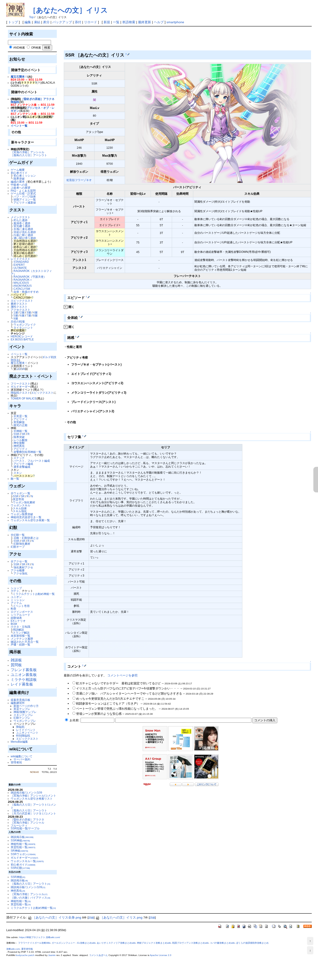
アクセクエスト (20, 309)
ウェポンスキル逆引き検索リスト (32, 798)
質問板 (16, 665)
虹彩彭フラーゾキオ (79, 179)
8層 (35, 315)
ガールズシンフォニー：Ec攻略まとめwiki (73, 943)
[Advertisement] (148, 39)
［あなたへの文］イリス (68, 10)
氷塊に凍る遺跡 (23, 229)
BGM (14, 623)
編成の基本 (18, 181)
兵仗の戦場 (18, 321)
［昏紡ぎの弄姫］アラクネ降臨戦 (32, 100)
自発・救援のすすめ (26, 291)
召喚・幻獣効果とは (26, 537)
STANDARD (21, 261)
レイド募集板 (22, 684)
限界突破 (19, 178)
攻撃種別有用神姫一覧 (27, 451)
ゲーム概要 (18, 169)
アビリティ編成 (23, 463)
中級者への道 (19, 184)
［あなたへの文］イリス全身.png (56, 917)
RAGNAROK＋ (23, 279)
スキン (18, 472)
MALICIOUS (21, 282)
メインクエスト (20, 217)
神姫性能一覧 (23, 843)
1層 (16, 312)
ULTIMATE (20, 267)
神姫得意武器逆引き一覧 (26, 517)
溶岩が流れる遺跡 (25, 232)
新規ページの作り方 (26, 705)
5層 (16, 315)
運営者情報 (27, 949)
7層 (29, 315)
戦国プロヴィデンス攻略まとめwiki (190, 943)
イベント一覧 (19, 125)
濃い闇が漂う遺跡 (25, 238)
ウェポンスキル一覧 (27, 861)
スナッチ (19, 457)
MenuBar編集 (19, 741)
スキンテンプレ (23, 714)
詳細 (91, 917)
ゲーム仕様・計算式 (23, 193)
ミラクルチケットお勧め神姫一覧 (34, 593)
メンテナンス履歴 (22, 638)
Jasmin (52, 955)
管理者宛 (16, 762)
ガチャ (15, 590)
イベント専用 (21, 605)
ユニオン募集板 (24, 675)
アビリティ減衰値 (25, 202)
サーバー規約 (22, 759)
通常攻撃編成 (22, 466)
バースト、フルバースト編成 (32, 460)
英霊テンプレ (22, 708)
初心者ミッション (25, 175)
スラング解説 (21, 632)
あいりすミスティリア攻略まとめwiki (116, 943)
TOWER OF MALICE (24, 398)
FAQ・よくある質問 (23, 190)
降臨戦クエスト (20, 392)
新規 (107, 22)
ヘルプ (159, 22)
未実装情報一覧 (20, 635)
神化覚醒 (19, 442)
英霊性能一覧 (23, 847)
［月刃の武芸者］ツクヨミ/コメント (33, 813)
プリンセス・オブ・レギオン (32, 109)
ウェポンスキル (20, 505)
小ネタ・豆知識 (20, 626)
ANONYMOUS (22, 285)
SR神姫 (19, 850)
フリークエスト (20, 383)
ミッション (18, 599)
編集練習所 (18, 702)
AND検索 (19, 47)
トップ (13, 22)
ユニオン (16, 596)
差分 (46, 22)
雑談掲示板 (22, 836)
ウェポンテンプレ (25, 720)
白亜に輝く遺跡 (23, 235)
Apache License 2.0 (160, 955)
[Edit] (128, 54)
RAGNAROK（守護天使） (30, 276)
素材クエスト (19, 303)
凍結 (37, 22)
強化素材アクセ (23, 567)
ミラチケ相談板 (24, 680)
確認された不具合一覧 (25, 641)
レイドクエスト (20, 258)
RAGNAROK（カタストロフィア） (31, 272)
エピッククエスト (22, 300)
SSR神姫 (20, 840)
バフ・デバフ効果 (25, 196)
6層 (22, 315)
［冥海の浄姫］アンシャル (27, 152)
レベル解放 (20, 440)
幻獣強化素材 (22, 543)
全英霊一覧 (20, 416)
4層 (35, 312)
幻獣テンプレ (22, 717)
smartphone (175, 22)
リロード (90, 22)
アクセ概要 (18, 570)
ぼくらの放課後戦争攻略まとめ (252, 943)
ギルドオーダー (20, 386)
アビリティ (20, 419)
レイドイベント (26, 729)
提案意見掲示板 (20, 699)
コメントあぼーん (98, 955)
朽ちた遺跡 (20, 220)
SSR (16, 433)
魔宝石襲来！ (19, 76)
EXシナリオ (18, 620)
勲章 (13, 608)
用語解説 (18, 629)
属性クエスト (19, 306)
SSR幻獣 (20, 867)
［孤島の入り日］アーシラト (29, 155)
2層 (22, 312)
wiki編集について (21, 756)
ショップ (16, 588)
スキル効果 (20, 508)
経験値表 (16, 617)
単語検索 (128, 22)
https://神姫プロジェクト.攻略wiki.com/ (39, 937)
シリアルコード (20, 614)
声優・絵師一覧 (20, 644)
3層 (29, 312)
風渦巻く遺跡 (22, 223)
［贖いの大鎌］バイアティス (30, 897)
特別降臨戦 (23, 735)
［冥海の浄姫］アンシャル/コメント (33, 795)
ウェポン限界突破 (22, 514)
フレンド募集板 (24, 670)
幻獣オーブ (18, 546)
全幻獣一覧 (18, 534)
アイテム (16, 602)
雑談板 (16, 660)
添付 (78, 22)
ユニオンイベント (27, 732)
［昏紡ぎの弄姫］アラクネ (27, 819)
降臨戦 (20, 726)
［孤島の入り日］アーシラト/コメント (33, 806)
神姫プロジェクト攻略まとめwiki (154, 943)
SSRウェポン (23, 854)
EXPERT (19, 264)
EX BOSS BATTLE (22, 339)
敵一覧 (15, 478)
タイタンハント (23, 327)
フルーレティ (19, 825)
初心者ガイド (19, 172)
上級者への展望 (20, 187)
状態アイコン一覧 (25, 199)
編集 (27, 22)
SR (23, 433)
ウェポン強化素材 (24, 502)
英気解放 (19, 422)
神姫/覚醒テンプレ (25, 711)
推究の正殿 (20, 425)
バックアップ (62, 22)
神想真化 (19, 445)
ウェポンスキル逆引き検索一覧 (30, 520)
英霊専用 (18, 499)
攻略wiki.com (13, 949)
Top (31, 17)
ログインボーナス (22, 611)
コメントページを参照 (122, 675)
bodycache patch (25, 955)
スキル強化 (20, 511)
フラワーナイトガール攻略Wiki (34, 943)
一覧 (116, 22)
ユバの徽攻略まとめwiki (222, 943)
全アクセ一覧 (19, 561)
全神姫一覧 (20, 430)
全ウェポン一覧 (20, 493)
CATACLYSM (22, 288)
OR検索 (36, 47)
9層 (16, 318)
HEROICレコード (22, 336)
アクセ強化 (20, 573)
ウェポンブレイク (25, 324)
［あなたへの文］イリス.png (121, 917)
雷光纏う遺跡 (22, 225)
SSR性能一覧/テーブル (25, 828)
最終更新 (144, 22)
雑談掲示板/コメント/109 (26, 792)
